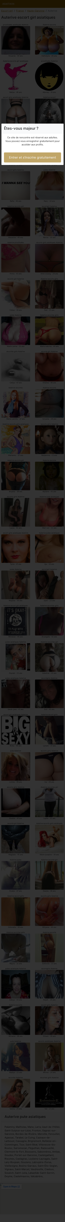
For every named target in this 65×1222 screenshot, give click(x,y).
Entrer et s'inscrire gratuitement (32, 157)
